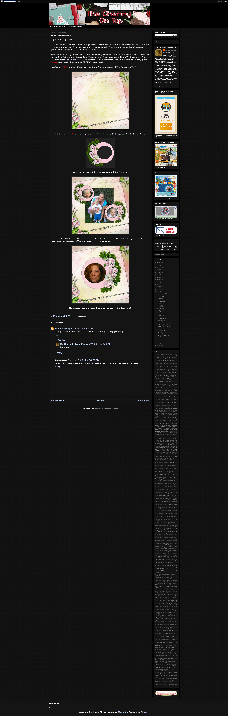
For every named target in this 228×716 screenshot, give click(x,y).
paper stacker (158, 620)
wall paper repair (171, 681)
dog (156, 536)
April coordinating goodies (164, 365)
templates (158, 667)
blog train (163, 501)
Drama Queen (167, 390)
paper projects (168, 618)
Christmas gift (170, 376)
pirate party (157, 625)
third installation (158, 669)
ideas (161, 588)
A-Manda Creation (165, 357)
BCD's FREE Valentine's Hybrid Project (165, 329)
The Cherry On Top (69, 344)
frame (156, 548)
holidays (163, 580)
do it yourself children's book (170, 534)
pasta (166, 621)
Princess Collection (160, 456)
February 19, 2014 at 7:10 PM (96, 344)
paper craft (158, 617)
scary (176, 642)
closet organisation (159, 513)
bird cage (166, 499)
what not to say (167, 683)
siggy (156, 653)
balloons (157, 498)
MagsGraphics (165, 431)
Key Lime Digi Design (161, 417)
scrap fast (158, 645)
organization (157, 612)
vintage (168, 680)
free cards (157, 553)
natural (164, 606)
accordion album (171, 489)
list (174, 597)
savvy (172, 642)
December (162, 294)
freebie (161, 571)
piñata (169, 625)
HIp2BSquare (167, 407)
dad (156, 522)
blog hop (157, 501)
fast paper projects (161, 543)
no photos (157, 609)
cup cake (175, 519)
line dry (171, 597)
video (165, 680)
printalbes (171, 633)
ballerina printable (173, 496)
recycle (175, 639)
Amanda (161, 363)
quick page (174, 638)
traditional (175, 670)
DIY (167, 379)
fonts (173, 546)
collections (175, 514)
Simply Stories (163, 462)
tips (162, 670)
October (161, 298)
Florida (171, 399)
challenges (157, 510)
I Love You (164, 411)
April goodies (174, 365)
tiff (172, 669)
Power (161, 455)
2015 (158, 289)
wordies (157, 686)
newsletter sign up (171, 607)
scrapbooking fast (172, 649)
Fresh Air (167, 401)
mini (166, 600)
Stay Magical (163, 467)
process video (164, 636)
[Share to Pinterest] (85, 316)
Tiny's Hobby (170, 479)
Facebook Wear (173, 393)
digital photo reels (163, 526)
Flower (156, 401)
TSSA (176, 469)
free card (165, 551)
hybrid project (162, 586)
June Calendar (167, 416)
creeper (168, 519)
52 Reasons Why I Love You (169, 356)
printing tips (157, 636)
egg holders (171, 538)
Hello (161, 410)
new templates (158, 607)
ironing (156, 591)
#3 (155, 354)
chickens (157, 511)
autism (164, 495)
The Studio (71, 60)
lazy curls (162, 597)
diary (173, 525)
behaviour (157, 499)
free (165, 548)
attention (160, 495)
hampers (163, 577)
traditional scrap (172, 672)
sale (161, 642)
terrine (163, 667)
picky (163, 624)
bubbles (157, 505)
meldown (167, 598)
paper (159, 615)
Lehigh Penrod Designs (169, 420)
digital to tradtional (159, 533)
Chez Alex (175, 373)
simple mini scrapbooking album (169, 653)
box (176, 502)
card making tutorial (159, 507)
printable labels (168, 631)
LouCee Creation (160, 425)
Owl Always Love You (167, 446)
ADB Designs (174, 357)
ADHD (156, 359)
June (160, 308)
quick (170, 637)
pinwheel (167, 624)
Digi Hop (163, 384)
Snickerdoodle (169, 464)
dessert (156, 525)
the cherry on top (171, 667)
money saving (164, 604)
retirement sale (168, 640)
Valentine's (170, 483)
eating (159, 538)
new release (174, 606)
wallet (159, 683)
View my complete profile (162, 86)
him (172, 578)
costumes (162, 517)
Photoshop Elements (159, 452)
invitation (175, 589)
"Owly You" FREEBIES (164, 324)
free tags (174, 567)
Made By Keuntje (161, 429)
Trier (172, 480)
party (167, 620)
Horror (160, 411)
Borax (156, 372)
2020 (158, 277)
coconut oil (165, 514)
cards (165, 507)
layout (166, 595)
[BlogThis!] (80, 316)
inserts (163, 589)
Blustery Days (164, 370)
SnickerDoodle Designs (160, 464)
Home (100, 400)
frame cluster (161, 548)
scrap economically (172, 643)
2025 (158, 265)
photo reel (160, 622)
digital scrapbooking (163, 528)
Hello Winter (165, 410)
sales (164, 642)
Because (157, 369)
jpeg (170, 591)
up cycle (175, 677)
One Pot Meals (171, 443)
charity (162, 510)
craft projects (164, 519)
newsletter (164, 607)
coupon (166, 517)
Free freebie (161, 401)
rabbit (162, 639)
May (160, 311)
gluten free (165, 575)
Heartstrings (167, 408)
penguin (169, 621)
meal (163, 598)
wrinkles (165, 686)
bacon (167, 496)
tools (169, 670)
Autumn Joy (169, 366)
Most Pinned (163, 438)
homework (157, 581)
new (170, 606)
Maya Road (164, 435)
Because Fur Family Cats (165, 369)
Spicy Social (174, 464)
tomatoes (165, 670)
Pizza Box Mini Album (160, 453)
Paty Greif (169, 447)
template (174, 666)
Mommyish (157, 438)
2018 (158, 282)
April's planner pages (160, 366)
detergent (165, 525)
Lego (163, 420)
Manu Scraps (173, 432)
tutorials (162, 677)
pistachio (163, 625)
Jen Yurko (171, 413)
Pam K (58, 328)
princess (169, 630)
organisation (174, 610)
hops (163, 581)
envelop (157, 540)
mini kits (173, 601)
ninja (176, 607)
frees (172, 571)
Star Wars (157, 467)
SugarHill (175, 468)
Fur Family (172, 401)
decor (165, 522)
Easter (172, 390)
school (165, 644)
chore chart (171, 511)
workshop (161, 686)
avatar (173, 495)
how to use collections (171, 583)
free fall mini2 (163, 556)
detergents (169, 525)
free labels (172, 558)
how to (168, 581)
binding (161, 499)
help (170, 578)
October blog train (159, 443)
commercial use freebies (166, 516)
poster (156, 630)
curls (173, 520)
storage (166, 659)
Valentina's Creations (162, 483)
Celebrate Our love (159, 373)
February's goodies (159, 399)
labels (171, 594)
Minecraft (157, 437)
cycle (176, 520)
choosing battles (163, 511)
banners (162, 498)
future (172, 572)
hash (173, 577)
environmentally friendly (164, 540)
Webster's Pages (159, 486)
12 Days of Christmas (164, 354)
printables (165, 633)
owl (165, 612)
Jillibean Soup (172, 414)
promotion (157, 637)
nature (167, 606)
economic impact (164, 538)
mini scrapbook (166, 603)
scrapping (170, 650)
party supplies (161, 621)
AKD (159, 359)
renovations (161, 640)
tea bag (171, 662)
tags (156, 662)
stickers (162, 659)
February (161, 318)
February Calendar (159, 396)
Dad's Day (174, 379)
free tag (169, 567)
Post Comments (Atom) (107, 408)
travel (170, 673)
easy (156, 538)
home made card (173, 580)
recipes (172, 639)
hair (156, 577)
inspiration (169, 589)
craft (159, 519)
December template (168, 382)
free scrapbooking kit (161, 567)
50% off (161, 356)
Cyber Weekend (162, 379)
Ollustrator (122, 712)
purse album (162, 637)
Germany (163, 402)
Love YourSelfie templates (168, 428)
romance (157, 642)
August (161, 303)
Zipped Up (164, 489)
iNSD (156, 588)
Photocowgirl (174, 450)
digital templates (172, 531)
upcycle (157, 680)
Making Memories (164, 432)
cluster (165, 513)
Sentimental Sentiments (160, 458)
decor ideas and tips (172, 522)
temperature (168, 665)
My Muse (175, 438)
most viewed (170, 604)
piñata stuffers (174, 625)
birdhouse (170, 499)
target (167, 662)
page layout (158, 614)
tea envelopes (163, 664)
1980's (170, 354)
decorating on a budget (165, 523)
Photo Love (165, 450)
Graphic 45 (160, 407)
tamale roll (163, 662)
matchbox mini (158, 598)
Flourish (175, 399)
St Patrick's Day (173, 465)
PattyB (156, 447)
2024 (158, 267)
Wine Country (162, 487)
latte (159, 595)
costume (157, 517)
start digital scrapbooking (167, 658)
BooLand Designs (172, 370)
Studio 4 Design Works (165, 468)
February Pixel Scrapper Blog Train (168, 398)
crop (172, 519)
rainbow (165, 639)
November (162, 296)
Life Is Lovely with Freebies (163, 320)
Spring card (166, 465)
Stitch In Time (169, 467)
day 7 (162, 522)
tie (171, 669)
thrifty (163, 669)
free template (159, 568)
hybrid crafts (171, 584)
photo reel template (167, 622)
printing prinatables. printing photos (169, 634)
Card (175, 372)
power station (162, 630)
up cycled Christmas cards (166, 678)
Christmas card (163, 376)
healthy (156, 578)
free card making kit (172, 551)
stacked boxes (172, 656)
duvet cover (170, 537)
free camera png (159, 551)
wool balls (171, 684)
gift (170, 574)
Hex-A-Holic (171, 410)
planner (168, 627)
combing (157, 516)
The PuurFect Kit (163, 476)
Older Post (143, 400)
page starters (165, 613)
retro (176, 640)
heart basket (162, 578)
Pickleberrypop (167, 452)
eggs (176, 539)
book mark (168, 501)
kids (156, 594)
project (169, 636)
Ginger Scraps (169, 402)
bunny (160, 505)
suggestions (170, 659)
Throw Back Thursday (167, 477)
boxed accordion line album (161, 504)
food (176, 546)
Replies (61, 340)
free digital (172, 553)
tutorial (171, 675)
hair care (159, 577)
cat (168, 507)
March (161, 315)
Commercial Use (170, 378)
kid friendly (157, 592)
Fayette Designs (168, 395)
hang (171, 577)
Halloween (174, 407)
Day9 (157, 382)
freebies (167, 571)
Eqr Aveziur (164, 392)
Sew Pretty (174, 458)
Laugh (160, 420)
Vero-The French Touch (171, 484)
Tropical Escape (162, 481)
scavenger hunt (159, 643)
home (167, 580)
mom (159, 604)
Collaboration (158, 378)
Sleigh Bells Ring (172, 462)
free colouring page (164, 553)
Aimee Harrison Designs (162, 360)
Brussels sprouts (162, 372)
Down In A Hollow (160, 390)
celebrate (169, 508)
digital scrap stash (172, 526)
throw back (167, 669)
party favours (172, 620)
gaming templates (165, 574)
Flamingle (167, 399)
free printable (167, 559)
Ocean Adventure (173, 441)
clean (175, 511)
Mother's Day (169, 438)
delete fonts (174, 523)
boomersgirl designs (169, 502)
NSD (163, 440)
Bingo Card (157, 370)
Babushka (175, 366)
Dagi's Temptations (160, 381)
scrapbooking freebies (161, 650)
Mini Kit (163, 437)
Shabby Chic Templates (160, 459)
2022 (158, 272)
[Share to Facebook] (84, 316)
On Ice (165, 443)
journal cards (165, 591)
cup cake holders (159, 520)
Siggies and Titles (173, 459)
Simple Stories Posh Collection (162, 461)
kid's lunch (175, 592)
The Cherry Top (170, 472)
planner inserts (173, 627)
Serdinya (169, 458)
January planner (165, 413)
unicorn (171, 677)
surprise (169, 661)
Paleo (176, 446)
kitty (168, 594)
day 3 (158, 522)
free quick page (164, 565)
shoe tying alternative (164, 652)
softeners (160, 656)
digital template (164, 531)
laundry (162, 595)
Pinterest (175, 452)
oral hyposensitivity (166, 610)
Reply (57, 335)
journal (160, 591)
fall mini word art (173, 541)
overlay (162, 612)
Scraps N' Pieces (171, 456)
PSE (174, 446)
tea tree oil (170, 664)
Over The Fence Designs (167, 444)
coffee (170, 514)
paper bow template (172, 615)
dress (173, 535)
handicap (167, 577)
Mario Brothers (170, 434)
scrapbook (169, 645)
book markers (158, 502)
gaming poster (158, 574)
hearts (167, 578)
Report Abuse (159, 254)
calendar (168, 505)
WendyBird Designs (168, 486)
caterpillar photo (162, 508)
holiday (175, 578)
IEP (168, 411)
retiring (173, 640)
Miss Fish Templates (171, 437)
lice (169, 597)
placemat (163, 627)
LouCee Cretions (160, 426)
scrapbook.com (162, 647)
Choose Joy (158, 375)
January (161, 340)
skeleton (169, 655)
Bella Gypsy (174, 369)
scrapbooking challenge (161, 649)
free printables (167, 564)
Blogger (144, 712)
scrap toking (164, 645)
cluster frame (171, 513)
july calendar (174, 591)
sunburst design (163, 661)
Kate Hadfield (174, 416)
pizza (166, 625)
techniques (162, 665)
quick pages (157, 639)
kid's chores (163, 592)
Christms (175, 376)
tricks (167, 675)
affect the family (167, 490)
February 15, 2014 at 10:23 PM (83, 360)
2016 (158, 287)
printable (174, 630)
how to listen (163, 583)
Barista (156, 367)
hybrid (157, 585)
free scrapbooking (172, 565)
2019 (158, 279)
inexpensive (167, 588)
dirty (162, 534)
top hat (171, 670)
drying (165, 537)
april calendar (174, 493)
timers (159, 670)
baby (176, 495)
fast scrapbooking (169, 543)
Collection (163, 378)
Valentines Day (161, 484)
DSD (170, 379)
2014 (158, 291)
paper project (161, 618)
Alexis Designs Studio (165, 362)
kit (164, 594)
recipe (168, 639)
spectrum (164, 656)
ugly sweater (167, 677)
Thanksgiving (158, 471)
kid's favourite (169, 592)
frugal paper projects (163, 572)
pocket (164, 628)
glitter (162, 575)
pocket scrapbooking (171, 629)
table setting (174, 661)
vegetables (161, 680)
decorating (157, 523)
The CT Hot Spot (167, 471)
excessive (164, 541)
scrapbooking (171, 647)
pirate (176, 624)
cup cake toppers (168, 520)
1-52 (158, 354)
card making (173, 505)
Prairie (165, 455)
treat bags (175, 673)
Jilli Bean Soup (165, 414)
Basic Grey (160, 367)
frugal (156, 572)
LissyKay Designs (164, 423)
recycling (157, 640)
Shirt (168, 459)
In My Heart (172, 411)
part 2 (164, 620)
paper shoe (174, 618)
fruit (169, 572)
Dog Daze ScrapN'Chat (167, 389)
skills (173, 655)
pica (161, 624)
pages (170, 614)
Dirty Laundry (158, 387)
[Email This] (78, 316)
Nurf (168, 441)
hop (161, 581)
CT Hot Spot (170, 372)
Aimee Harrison (173, 359)
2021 (158, 274)
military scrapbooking (160, 600)
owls (167, 612)
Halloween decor (159, 408)
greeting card (171, 575)
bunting (163, 505)
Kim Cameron (171, 417)
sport (167, 656)
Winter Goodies (170, 487)
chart (166, 510)
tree (164, 675)
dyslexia (175, 537)
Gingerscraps (167, 404)
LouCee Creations (171, 425)
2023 (158, 269)
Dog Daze (173, 387)
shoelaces (172, 652)
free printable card (170, 562)
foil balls (170, 546)
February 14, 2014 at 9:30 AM (77, 328)
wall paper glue (165, 681)
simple (159, 653)
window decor (162, 684)
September (162, 301)
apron (156, 495)
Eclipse (159, 392)
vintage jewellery (173, 680)
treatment (157, 675)
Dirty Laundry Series (165, 387)
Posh (173, 453)
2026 (158, 262)
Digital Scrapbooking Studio (167, 386)
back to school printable (160, 496)
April (160, 313)
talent (159, 662)
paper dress (165, 617)
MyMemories (158, 440)
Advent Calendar (165, 359)
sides (176, 652)
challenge (174, 508)
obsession (167, 609)
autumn (169, 495)
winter (166, 684)
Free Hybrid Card (163, 333)
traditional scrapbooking (162, 673)
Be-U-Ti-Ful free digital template (170, 367)
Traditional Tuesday (166, 480)
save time (168, 642)
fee (163, 544)
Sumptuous (168, 469)
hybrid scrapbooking (171, 586)
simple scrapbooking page (161, 655)
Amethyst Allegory (168, 363)
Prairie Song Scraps (172, 455)
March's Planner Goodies (161, 434)
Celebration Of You (168, 373)
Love (166, 426)
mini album (171, 600)
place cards (158, 627)
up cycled (157, 678)
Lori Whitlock (174, 423)
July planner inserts (159, 416)
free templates (168, 568)
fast (156, 543)
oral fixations (172, 609)
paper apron (164, 615)
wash (162, 683)
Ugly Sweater (169, 481)
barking (166, 498)
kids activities (160, 594)
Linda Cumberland (163, 422)
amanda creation (165, 493)
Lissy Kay (169, 422)
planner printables (159, 628)
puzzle (167, 637)
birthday (175, 499)
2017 (158, 284)
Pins (172, 452)
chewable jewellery (172, 510)
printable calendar (159, 631)
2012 (158, 345)
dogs (159, 535)
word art (175, 684)
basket (170, 498)
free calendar (173, 550)
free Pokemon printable (165, 550)
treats (161, 675)
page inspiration (172, 612)
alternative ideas (168, 492)
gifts (159, 575)
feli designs (168, 545)
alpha (163, 492)
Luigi (176, 428)
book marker (174, 501)
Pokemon (169, 453)
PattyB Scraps (162, 447)
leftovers (166, 597)
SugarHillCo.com (158, 469)
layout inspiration (172, 595)
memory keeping (173, 598)
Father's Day (159, 395)
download (169, 535)
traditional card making (161, 672)
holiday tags (158, 580)
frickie (175, 571)
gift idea (173, 574)
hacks (176, 575)
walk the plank (158, 681)
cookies (175, 516)
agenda (173, 490)
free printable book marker (169, 561)
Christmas (166, 375)
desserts (161, 525)
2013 (158, 343)
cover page (171, 517)
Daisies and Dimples (170, 381)
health (176, 577)
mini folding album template (165, 601)
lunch (176, 597)
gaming (175, 572)
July (160, 306)
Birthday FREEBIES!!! (164, 326)
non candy (162, 609)
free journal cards (164, 558)
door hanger (163, 535)
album (160, 492)
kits (166, 594)
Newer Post (57, 400)
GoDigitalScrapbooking (166, 405)
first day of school (164, 546)
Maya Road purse (172, 435)
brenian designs (173, 504)
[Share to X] (82, 316)
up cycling (175, 678)
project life (174, 636)
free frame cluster (171, 556)
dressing (161, 537)
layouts (157, 597)
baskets (175, 498)
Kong (167, 419)
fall (168, 541)
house (165, 581)
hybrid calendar (163, 584)
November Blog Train (162, 441)
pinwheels (172, 624)
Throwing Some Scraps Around (166, 478)
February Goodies (168, 396)
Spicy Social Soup (159, 465)
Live (170, 423)
